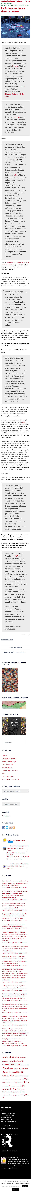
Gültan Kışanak (9, 1072)
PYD (28, 1082)
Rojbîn (23, 1085)
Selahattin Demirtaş (11, 1089)
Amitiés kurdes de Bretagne (12, 1)
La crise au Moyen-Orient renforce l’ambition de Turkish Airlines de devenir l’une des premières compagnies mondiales (15, 1031)
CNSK (18, 1064)
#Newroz (14, 853)
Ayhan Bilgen (5, 1061)
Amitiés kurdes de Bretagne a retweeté (20, 846)
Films (3, 773)
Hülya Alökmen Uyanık (19, 1075)
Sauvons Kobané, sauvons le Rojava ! (15, 652)
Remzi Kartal (5, 1086)
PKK (24, 1082)
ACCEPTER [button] (15, 1189)
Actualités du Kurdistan (9, 758)
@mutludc (21, 848)
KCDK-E (4, 1079)
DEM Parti (26, 1064)
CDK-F (5, 1064)
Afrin (21, 1057)
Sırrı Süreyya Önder (13, 1092)
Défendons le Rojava (16, 647)
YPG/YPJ (10, 639)
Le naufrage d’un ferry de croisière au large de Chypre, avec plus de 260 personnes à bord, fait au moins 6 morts (15, 883)
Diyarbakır (8, 1068)
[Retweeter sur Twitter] (10, 845)
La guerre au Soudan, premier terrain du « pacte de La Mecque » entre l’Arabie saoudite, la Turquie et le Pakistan (14, 916)
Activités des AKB (7, 764)
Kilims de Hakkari (7, 767)
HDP (12, 1075)
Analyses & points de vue (9, 770)
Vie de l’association (8, 776)
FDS (15, 160)
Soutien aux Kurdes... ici (21, 5)
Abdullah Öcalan (10, 1057)
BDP (22, 1061)
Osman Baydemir (15, 1082)
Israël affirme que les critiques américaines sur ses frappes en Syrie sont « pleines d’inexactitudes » (15, 949)
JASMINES (26, 1075)
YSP (3, 1097)
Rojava (15, 66)
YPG (16, 175)
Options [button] (25, 1186)
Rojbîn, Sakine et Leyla (9, 761)
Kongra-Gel (21, 1079)
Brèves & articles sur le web (10, 779)
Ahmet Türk (24, 1057)
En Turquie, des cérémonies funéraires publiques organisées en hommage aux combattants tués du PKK (14, 906)
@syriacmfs (21, 866)
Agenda (4, 755)
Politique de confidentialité (9, 1151)
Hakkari (20, 1072)
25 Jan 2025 (9, 868)
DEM (22, 1065)
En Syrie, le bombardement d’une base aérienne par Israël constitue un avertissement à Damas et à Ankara (13, 1041)
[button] (26, 1)
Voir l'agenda (6, 816)
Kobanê (16, 1079)
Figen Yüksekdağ (21, 1068)
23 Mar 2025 (9, 850)
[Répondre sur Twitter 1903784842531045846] (7, 859)
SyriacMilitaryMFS (12, 866)
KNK (13, 1079)
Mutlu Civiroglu (11, 848)
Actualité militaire (7, 5)
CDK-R (11, 1064)
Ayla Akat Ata (15, 1061)
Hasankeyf (5, 1076)
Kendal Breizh (9, 1079)
